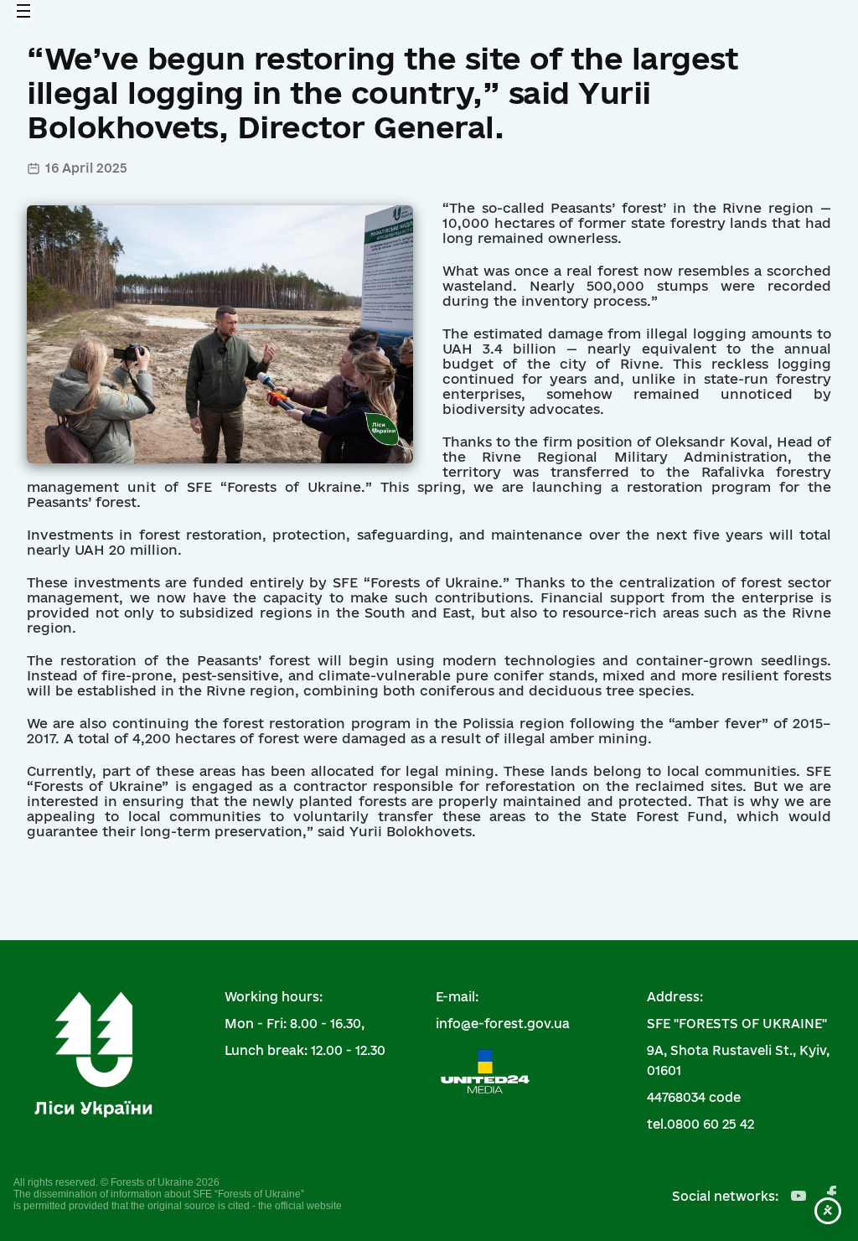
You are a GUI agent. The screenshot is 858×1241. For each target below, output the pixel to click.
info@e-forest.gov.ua (503, 1023)
